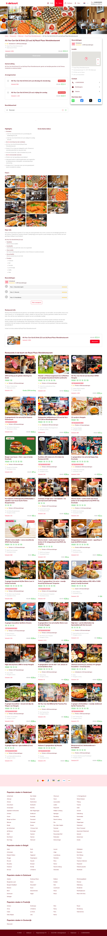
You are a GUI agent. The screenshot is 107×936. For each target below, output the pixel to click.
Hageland (32, 855)
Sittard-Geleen (81, 799)
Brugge (9, 858)
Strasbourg (80, 909)
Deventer (32, 799)
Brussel (9, 861)
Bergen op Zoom (11, 819)
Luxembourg (57, 855)
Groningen (33, 831)
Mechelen (56, 858)
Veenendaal (80, 816)
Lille (31, 914)
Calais (8, 912)
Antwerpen (10, 852)
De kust (9, 869)
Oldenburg (79, 885)
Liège (55, 852)
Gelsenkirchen (34, 891)
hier (9, 142)
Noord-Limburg (58, 819)
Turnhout (79, 858)
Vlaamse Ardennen (82, 861)
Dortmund (9, 893)
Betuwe (9, 822)
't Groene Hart (34, 828)
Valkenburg (80, 813)
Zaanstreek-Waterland (83, 831)
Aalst (8, 849)
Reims (55, 914)
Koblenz (56, 879)
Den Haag (9, 840)
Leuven (55, 849)
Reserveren (95, 341)
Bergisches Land (11, 882)
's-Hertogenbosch (81, 796)
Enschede (32, 816)
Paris (55, 912)
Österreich (9, 924)
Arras (8, 909)
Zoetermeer (80, 837)
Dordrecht (33, 805)
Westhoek (79, 869)
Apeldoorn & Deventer (13, 810)
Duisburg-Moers (34, 879)
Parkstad (56, 828)
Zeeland (79, 834)
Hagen (32, 893)
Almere (9, 802)
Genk (31, 849)
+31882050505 (85, 933)
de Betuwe (10, 831)
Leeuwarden (57, 802)
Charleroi (9, 867)
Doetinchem (33, 802)
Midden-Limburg (58, 810)
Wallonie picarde (81, 867)
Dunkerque (33, 906)
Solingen (9, 896)
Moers (55, 891)
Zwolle (78, 840)
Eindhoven (33, 813)
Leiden (55, 805)
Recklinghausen (81, 891)
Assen (8, 816)
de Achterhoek (11, 828)
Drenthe (32, 808)
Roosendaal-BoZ (58, 834)
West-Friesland (81, 828)
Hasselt (32, 861)
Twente (79, 805)
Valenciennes (80, 912)
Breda (8, 825)
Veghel (79, 819)
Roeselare (79, 852)
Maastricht (56, 808)
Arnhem (9, 813)
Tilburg (79, 802)
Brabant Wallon (11, 855)
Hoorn (55, 799)
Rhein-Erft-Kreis (81, 893)
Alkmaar (9, 799)
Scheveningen (57, 840)
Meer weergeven (36, 302)
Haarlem (32, 834)
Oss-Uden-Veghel (58, 825)
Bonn (8, 891)
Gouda (32, 825)
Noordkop (56, 816)
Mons (55, 861)
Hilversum (56, 796)
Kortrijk (32, 867)
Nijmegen (56, 813)
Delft (8, 834)
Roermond (56, 831)
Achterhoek (10, 796)
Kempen (32, 864)
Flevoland (32, 819)
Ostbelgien (80, 849)
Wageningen (80, 822)
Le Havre (32, 912)
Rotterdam (56, 837)
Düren (31, 882)
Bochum (9, 888)
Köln (55, 885)
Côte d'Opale (10, 914)
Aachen (9, 879)
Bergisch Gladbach (12, 885)
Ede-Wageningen (34, 810)
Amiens (9, 906)
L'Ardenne (33, 869)
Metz (55, 906)
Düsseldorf (33, 885)
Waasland (79, 864)
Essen (31, 888)
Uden (78, 808)
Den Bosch (10, 837)
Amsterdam (10, 808)
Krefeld (55, 882)
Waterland (79, 825)
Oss (55, 822)
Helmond (32, 840)
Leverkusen (57, 888)
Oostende (56, 869)
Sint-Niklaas (80, 855)
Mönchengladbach (81, 879)
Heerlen (32, 837)
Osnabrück (79, 888)
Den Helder (33, 796)
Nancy (55, 909)
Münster (79, 882)
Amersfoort (10, 805)
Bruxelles (9, 864)
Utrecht (79, 810)
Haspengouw (33, 858)
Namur (55, 864)
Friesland (32, 822)
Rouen (78, 906)
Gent (31, 852)
